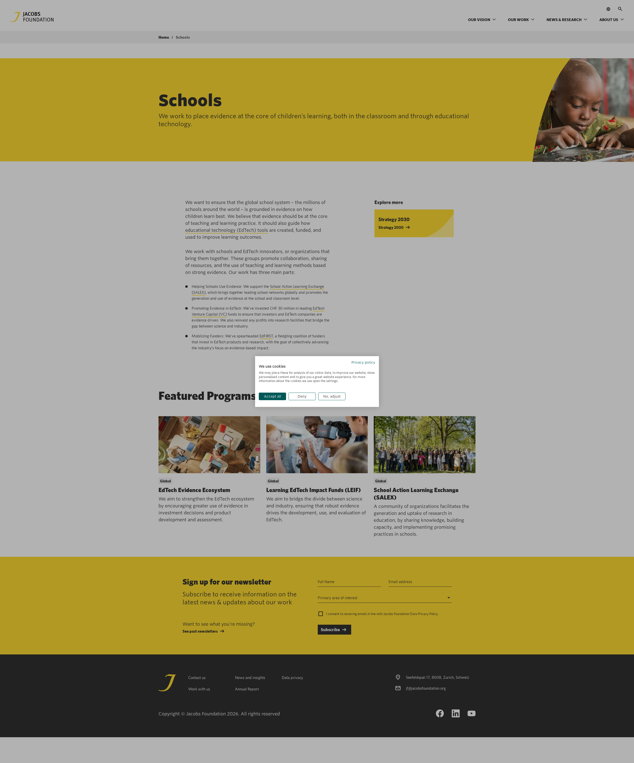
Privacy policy (363, 362)
